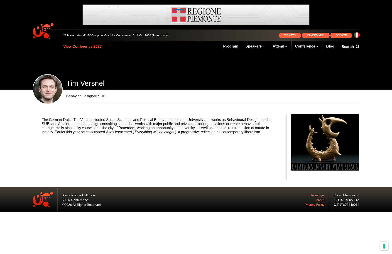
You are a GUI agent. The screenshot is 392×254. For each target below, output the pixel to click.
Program (230, 46)
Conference (305, 46)
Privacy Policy (314, 204)
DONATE (341, 35)
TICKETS (290, 35)
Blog (330, 46)
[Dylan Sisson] (325, 142)
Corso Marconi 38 (346, 195)
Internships (316, 195)
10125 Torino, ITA (346, 200)
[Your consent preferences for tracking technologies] (384, 246)
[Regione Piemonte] (196, 15)
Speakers (253, 46)
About (320, 200)
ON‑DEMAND (315, 35)
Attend (278, 46)
